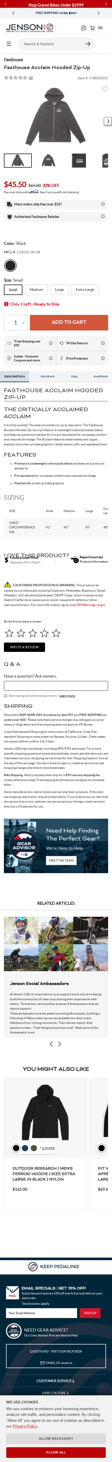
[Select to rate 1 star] (9, 633)
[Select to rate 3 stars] (32, 633)
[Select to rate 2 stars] (21, 633)
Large (59, 289)
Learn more (67, 695)
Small (13, 290)
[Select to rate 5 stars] (56, 633)
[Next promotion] (99, 13)
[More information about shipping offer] (103, 204)
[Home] (29, 28)
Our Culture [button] (54, 1393)
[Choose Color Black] (10, 265)
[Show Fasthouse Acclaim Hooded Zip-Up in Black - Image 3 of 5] (79, 161)
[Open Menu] (9, 44)
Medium (36, 289)
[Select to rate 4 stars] (44, 633)
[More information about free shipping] (51, 343)
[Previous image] (51, 1044)
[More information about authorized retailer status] (103, 216)
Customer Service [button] (54, 1381)
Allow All (56, 1452)
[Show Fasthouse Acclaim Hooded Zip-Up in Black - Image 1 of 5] (18, 161)
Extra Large (85, 289)
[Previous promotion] (13, 13)
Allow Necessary (56, 1438)
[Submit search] (88, 44)
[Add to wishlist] (105, 90)
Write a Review (24, 647)
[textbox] (56, 686)
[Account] (83, 28)
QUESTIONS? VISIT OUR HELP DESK (56, 1351)
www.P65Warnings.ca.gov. (87, 604)
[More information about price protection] (103, 358)
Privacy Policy (25, 1426)
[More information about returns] (103, 343)
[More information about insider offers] (51, 358)
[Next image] (108, 121)
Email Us (59, 1362)
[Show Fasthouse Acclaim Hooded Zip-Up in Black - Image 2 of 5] (48, 161)
